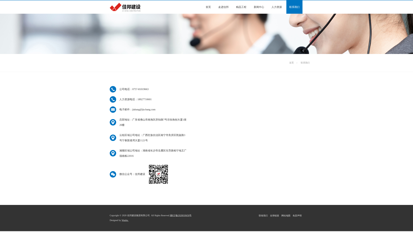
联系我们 (294, 7)
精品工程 (241, 7)
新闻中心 (259, 7)
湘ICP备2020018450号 (180, 215)
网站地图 (285, 215)
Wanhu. (125, 220)
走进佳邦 (223, 7)
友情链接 (274, 215)
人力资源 (277, 7)
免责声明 (297, 215)
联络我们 (263, 215)
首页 (208, 7)
